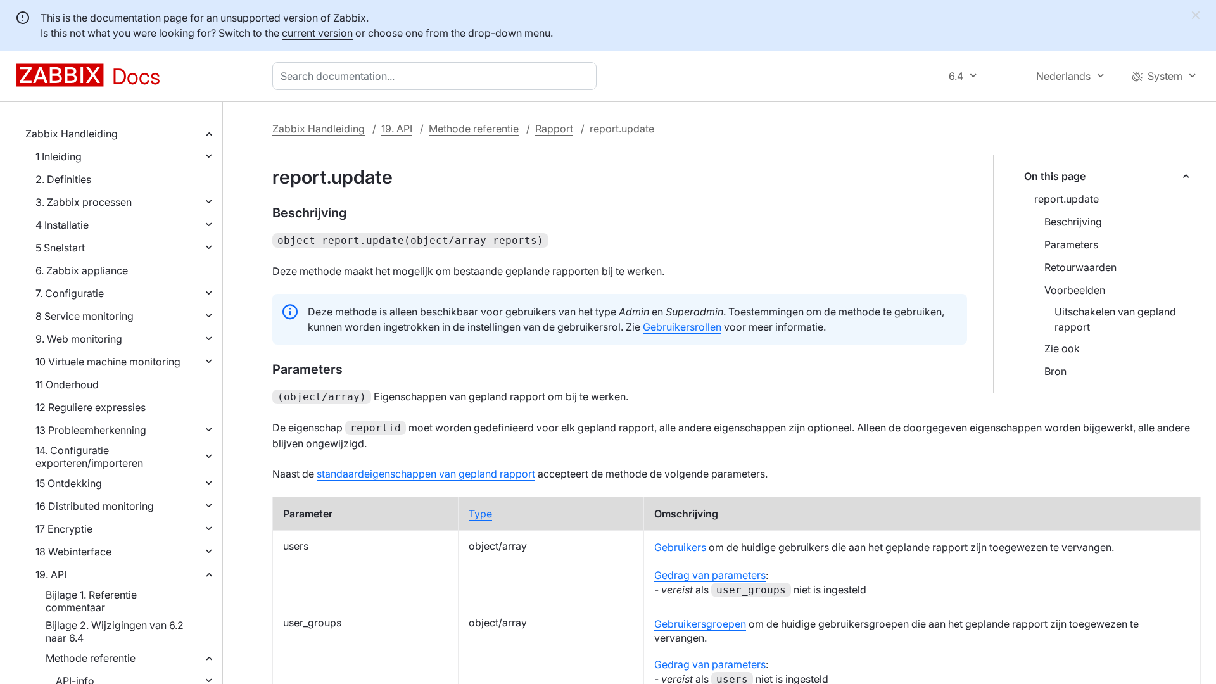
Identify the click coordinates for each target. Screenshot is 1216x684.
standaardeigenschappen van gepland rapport (426, 473)
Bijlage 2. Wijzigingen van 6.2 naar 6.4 (115, 631)
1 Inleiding (58, 156)
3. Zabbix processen (83, 202)
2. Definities (63, 179)
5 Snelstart (60, 247)
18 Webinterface (73, 551)
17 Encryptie (63, 528)
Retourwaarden (1080, 267)
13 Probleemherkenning (90, 430)
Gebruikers (680, 547)
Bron (1055, 371)
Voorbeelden (1074, 290)
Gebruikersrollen (682, 326)
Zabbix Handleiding (71, 133)
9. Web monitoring (78, 338)
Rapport (554, 128)
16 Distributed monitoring (94, 506)
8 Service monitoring (84, 316)
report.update (1066, 199)
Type (480, 513)
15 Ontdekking (68, 483)
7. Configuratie (69, 293)
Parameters (1071, 244)
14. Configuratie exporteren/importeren (89, 456)
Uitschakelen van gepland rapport (1115, 319)
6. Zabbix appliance (81, 270)
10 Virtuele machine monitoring (107, 361)
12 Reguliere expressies (90, 407)
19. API (50, 574)
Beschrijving (1073, 221)
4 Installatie (62, 224)
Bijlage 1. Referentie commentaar (91, 601)
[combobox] (437, 76)
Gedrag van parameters (710, 575)
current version (317, 33)
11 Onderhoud (67, 384)
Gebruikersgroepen (700, 624)
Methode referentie (91, 658)
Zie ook (1062, 348)
